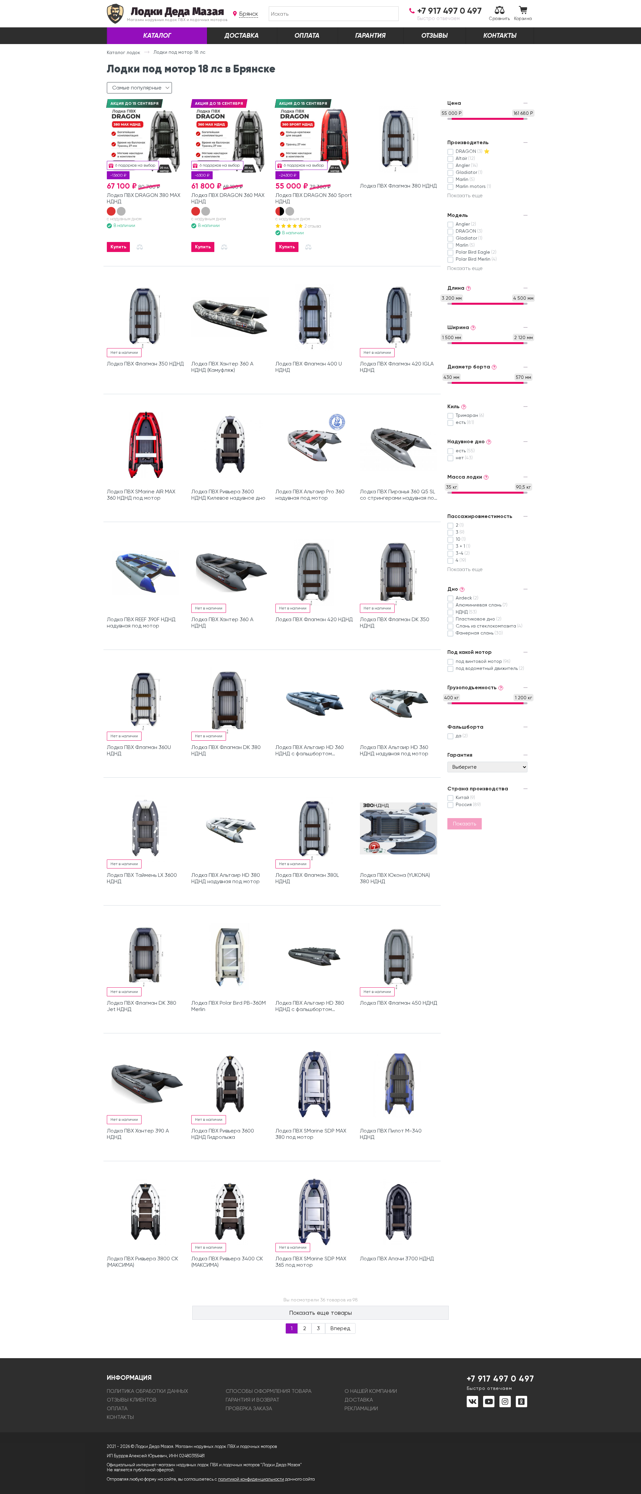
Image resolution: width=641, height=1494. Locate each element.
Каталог (157, 35)
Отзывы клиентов (132, 1400)
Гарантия (370, 35)
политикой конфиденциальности (251, 1479)
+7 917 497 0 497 (500, 1382)
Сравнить (499, 18)
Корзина (523, 18)
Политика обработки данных (147, 1391)
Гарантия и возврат (252, 1400)
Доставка (242, 35)
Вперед (340, 1328)
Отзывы (434, 35)
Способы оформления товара (268, 1391)
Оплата (306, 35)
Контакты (499, 35)
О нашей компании (371, 1391)
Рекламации (361, 1408)
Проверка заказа (249, 1408)
